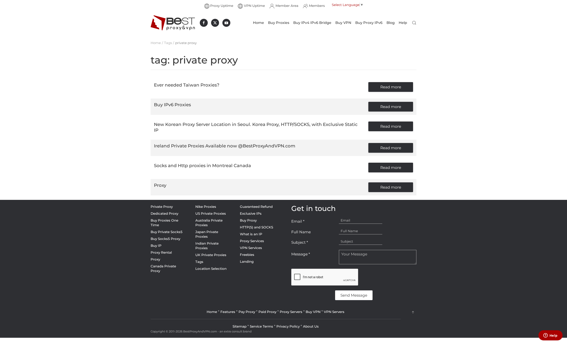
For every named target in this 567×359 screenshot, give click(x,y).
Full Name (301, 232)
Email (298, 221)
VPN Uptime (254, 6)
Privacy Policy (288, 326)
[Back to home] (173, 23)
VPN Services (251, 248)
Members (317, 6)
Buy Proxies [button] (278, 23)
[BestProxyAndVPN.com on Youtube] (226, 23)
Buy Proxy (248, 220)
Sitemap (240, 326)
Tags (199, 262)
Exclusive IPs (251, 213)
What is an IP (251, 234)
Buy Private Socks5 (167, 232)
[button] (414, 23)
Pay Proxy (247, 312)
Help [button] (403, 23)
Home (258, 23)
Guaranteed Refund (256, 207)
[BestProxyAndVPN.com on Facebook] (204, 23)
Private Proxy (162, 207)
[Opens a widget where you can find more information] (550, 335)
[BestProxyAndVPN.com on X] (215, 23)
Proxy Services (252, 241)
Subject (299, 242)
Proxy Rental (161, 252)
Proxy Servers (291, 312)
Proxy (155, 259)
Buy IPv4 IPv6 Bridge (312, 23)
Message (300, 254)
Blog (390, 23)
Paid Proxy (267, 312)
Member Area (287, 6)
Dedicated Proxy (164, 213)
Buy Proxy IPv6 (369, 23)
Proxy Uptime (221, 6)
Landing (247, 261)
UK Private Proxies (210, 255)
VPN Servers (334, 312)
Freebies (247, 255)
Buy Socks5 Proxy (165, 239)
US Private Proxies (210, 213)
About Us (311, 326)
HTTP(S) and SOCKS (256, 227)
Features (227, 312)
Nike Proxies (205, 207)
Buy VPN (343, 23)
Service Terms (261, 326)
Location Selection (211, 268)
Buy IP (156, 245)
